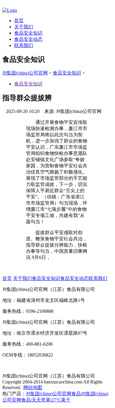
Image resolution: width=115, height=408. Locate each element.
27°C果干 (60, 399)
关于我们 (23, 26)
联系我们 (23, 45)
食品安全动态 (28, 39)
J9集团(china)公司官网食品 (53, 393)
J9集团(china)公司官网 (25, 72)
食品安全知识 (28, 32)
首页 (19, 20)
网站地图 (32, 387)
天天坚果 (41, 399)
